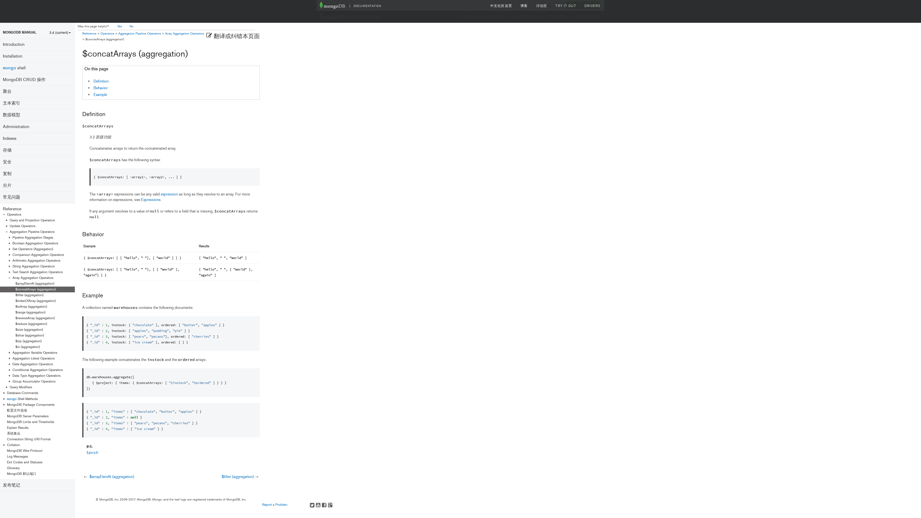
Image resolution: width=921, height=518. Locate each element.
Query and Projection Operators (32, 220)
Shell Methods (22, 399)
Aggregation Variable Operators (34, 353)
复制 (7, 173)
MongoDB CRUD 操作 (24, 79)
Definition (101, 81)
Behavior (101, 88)
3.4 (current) (58, 32)
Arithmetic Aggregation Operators (36, 261)
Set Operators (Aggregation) (32, 249)
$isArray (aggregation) (31, 307)
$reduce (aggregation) (31, 324)
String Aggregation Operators (33, 266)
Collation (13, 445)
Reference (12, 209)
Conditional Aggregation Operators (37, 370)
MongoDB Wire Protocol (24, 451)
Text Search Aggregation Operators (37, 272)
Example (100, 94)
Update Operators (22, 226)
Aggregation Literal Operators (33, 358)
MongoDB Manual (19, 32)
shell (14, 68)
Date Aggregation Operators (32, 364)
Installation (12, 56)
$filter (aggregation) (29, 295)
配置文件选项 (17, 410)
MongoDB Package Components (31, 405)
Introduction (13, 44)
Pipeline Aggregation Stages (32, 237)
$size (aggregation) (29, 330)
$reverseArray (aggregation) (35, 318)
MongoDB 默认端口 (21, 474)
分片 (7, 185)
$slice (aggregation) (29, 335)
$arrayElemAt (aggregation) (34, 284)
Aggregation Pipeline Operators (32, 232)
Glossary (13, 468)
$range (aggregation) (30, 312)
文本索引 (11, 103)
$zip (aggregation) (28, 341)
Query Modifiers (21, 387)
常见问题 (11, 197)
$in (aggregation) (27, 347)
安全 (7, 162)
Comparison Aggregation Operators (38, 255)
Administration (16, 126)
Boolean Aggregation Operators (35, 243)
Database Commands (22, 393)
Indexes (10, 138)
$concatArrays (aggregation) (35, 289)
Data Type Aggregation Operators (36, 376)
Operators (14, 214)
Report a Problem (274, 505)
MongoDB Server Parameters (28, 416)
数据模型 (11, 115)
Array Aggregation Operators (32, 278)
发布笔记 (11, 485)
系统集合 (13, 433)
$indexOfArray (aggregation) (35, 301)
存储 (7, 150)
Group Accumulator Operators (34, 381)
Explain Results (18, 428)
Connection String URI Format (29, 439)
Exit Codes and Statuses (24, 462)
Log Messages (17, 456)
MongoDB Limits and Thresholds (30, 422)
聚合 (7, 91)
